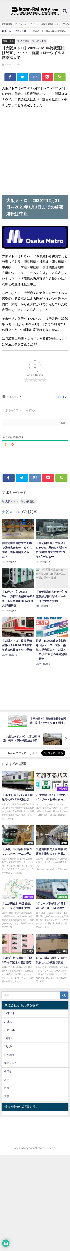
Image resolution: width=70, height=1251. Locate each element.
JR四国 (8, 1038)
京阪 (6, 1096)
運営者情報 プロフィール (14, 24)
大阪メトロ (8, 41)
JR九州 (8, 1046)
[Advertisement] (35, 151)
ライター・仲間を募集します (44, 24)
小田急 (8, 1071)
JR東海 (8, 1021)
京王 (6, 1080)
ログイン (61, 396)
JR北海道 (9, 1055)
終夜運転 (24, 41)
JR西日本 (9, 1030)
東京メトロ (10, 1063)
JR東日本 (9, 1013)
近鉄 (6, 1088)
